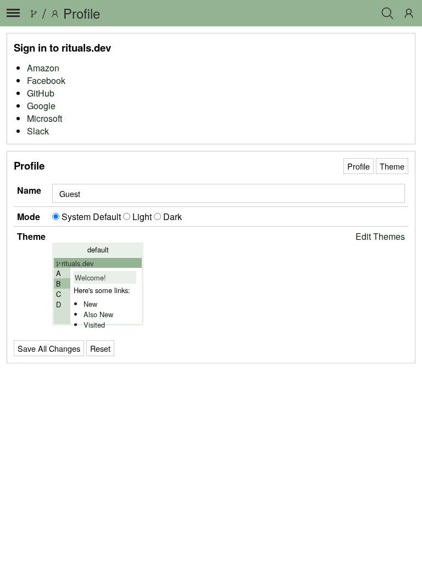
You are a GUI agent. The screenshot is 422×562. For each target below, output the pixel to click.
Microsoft (44, 118)
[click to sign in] (408, 13)
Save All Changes (49, 348)
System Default (91, 216)
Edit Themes (380, 236)
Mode (28, 216)
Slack (38, 131)
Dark (171, 216)
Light (142, 216)
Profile (358, 166)
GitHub (40, 93)
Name (29, 190)
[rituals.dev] (33, 13)
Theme (392, 166)
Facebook (46, 80)
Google (41, 105)
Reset (100, 348)
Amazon (43, 67)
